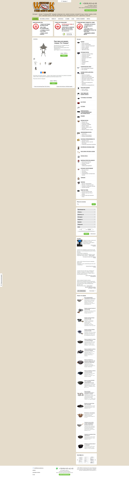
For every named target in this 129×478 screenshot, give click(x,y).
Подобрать (86, 233)
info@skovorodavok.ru (38, 468)
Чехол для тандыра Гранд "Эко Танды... (42, 86)
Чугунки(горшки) (85, 61)
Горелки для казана (86, 75)
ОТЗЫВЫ (67, 18)
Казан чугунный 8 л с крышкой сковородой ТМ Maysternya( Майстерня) (89, 361)
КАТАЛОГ (35, 18)
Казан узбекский (85, 48)
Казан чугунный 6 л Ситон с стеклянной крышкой (90, 349)
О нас (34, 474)
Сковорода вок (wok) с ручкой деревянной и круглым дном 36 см (89, 423)
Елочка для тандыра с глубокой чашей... (65, 86)
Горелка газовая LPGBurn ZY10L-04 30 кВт (89, 330)
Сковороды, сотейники (86, 124)
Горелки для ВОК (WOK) (87, 76)
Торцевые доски (85, 140)
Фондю (83, 64)
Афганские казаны (85, 49)
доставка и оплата (36, 472)
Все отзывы (92, 290)
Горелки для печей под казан (88, 77)
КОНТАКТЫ (60, 18)
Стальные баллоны (85, 163)
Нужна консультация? (1, 279)
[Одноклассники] (43, 72)
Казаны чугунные (85, 43)
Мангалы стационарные (86, 183)
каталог (34, 470)
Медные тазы (84, 122)
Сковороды (84, 133)
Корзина (65, 1)
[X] (45, 72)
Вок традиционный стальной (87, 68)
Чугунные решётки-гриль (87, 191)
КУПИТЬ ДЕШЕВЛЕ (80, 18)
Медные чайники (85, 125)
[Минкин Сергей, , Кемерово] (79, 246)
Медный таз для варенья (89, 412)
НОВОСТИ (54, 18)
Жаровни (83, 60)
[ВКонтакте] (41, 72)
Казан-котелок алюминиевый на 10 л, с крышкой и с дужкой (89, 392)
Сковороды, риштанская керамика (89, 144)
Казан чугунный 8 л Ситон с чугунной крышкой (90, 371)
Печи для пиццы (85, 169)
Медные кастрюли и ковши (87, 129)
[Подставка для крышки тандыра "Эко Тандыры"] (43, 50)
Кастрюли (84, 59)
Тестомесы (84, 171)
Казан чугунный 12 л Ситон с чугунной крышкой (89, 340)
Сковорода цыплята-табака (87, 53)
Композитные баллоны (86, 161)
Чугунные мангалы (85, 187)
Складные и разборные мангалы (88, 186)
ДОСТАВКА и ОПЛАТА (44, 18)
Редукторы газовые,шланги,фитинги (87, 165)
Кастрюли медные (85, 123)
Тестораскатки (84, 172)
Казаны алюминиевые (86, 44)
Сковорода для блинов (86, 57)
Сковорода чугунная (86, 55)
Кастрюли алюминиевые (87, 136)
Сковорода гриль (85, 56)
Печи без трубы (85, 90)
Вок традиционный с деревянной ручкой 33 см (89, 298)
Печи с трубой (85, 89)
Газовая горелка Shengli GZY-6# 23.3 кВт (89, 318)
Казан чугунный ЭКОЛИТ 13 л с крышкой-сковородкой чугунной (89, 381)
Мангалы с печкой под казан (87, 184)
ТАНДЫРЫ (35, 39)
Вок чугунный (84, 69)
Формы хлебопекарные (87, 135)
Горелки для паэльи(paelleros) (88, 85)
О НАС (72, 18)
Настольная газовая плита (87, 78)
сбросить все (93, 233)
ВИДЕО (88, 18)
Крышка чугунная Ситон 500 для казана (89, 404)
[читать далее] (91, 255)
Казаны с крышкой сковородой (88, 45)
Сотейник (83, 62)
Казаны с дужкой (85, 47)
